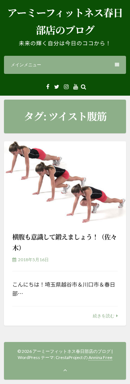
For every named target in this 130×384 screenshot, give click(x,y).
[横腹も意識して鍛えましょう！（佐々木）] (65, 182)
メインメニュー (26, 64)
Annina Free (100, 357)
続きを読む (103, 315)
